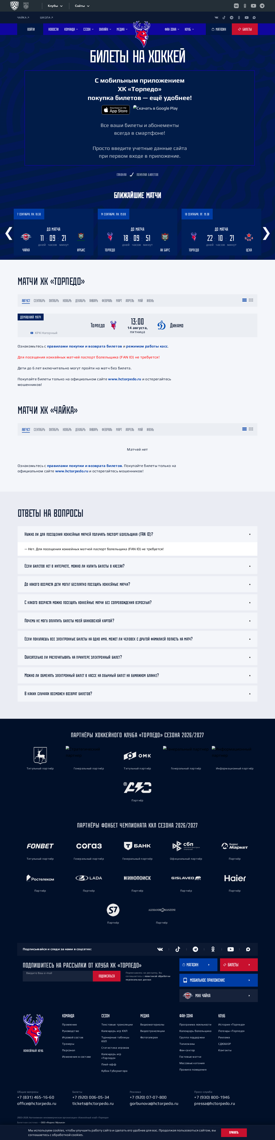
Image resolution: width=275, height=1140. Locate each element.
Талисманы (187, 1043)
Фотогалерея (149, 1037)
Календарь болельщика (195, 1031)
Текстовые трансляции (117, 1024)
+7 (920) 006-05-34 (90, 1097)
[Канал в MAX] (254, 17)
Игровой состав (72, 1037)
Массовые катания (192, 1063)
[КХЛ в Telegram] (262, 6)
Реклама (224, 1037)
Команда (68, 1015)
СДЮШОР (224, 1043)
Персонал (68, 1050)
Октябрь (54, 300)
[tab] (137, 534)
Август (26, 300)
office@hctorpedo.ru (37, 1103)
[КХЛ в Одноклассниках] (245, 6)
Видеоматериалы (152, 1024)
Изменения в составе (76, 1056)
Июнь (150, 300)
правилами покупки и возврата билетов (84, 346)
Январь (93, 300)
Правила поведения (192, 1069)
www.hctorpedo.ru (124, 379)
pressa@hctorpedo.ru (214, 1103)
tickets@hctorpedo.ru (93, 1103)
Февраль (107, 300)
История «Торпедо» (231, 1024)
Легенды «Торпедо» (231, 1031)
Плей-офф (108, 1064)
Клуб (221, 1015)
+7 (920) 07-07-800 (148, 1097)
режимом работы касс (147, 346)
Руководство (70, 1031)
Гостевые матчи (190, 1056)
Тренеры (68, 1043)
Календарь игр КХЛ (114, 1031)
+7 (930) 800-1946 (212, 1097)
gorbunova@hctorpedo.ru (154, 1103)
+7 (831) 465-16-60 (35, 1097)
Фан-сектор (187, 1050)
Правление (69, 1024)
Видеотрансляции (152, 1031)
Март (119, 300)
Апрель (130, 300)
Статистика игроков (115, 1047)
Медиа (144, 1015)
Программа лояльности (195, 1024)
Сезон (105, 1015)
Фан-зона (186, 1015)
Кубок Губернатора (114, 1070)
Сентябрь (39, 300)
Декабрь (80, 300)
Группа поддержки (192, 1037)
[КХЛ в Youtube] (253, 6)
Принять (234, 1132)
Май (140, 300)
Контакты (224, 1050)
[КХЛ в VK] (236, 6)
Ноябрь (67, 300)
